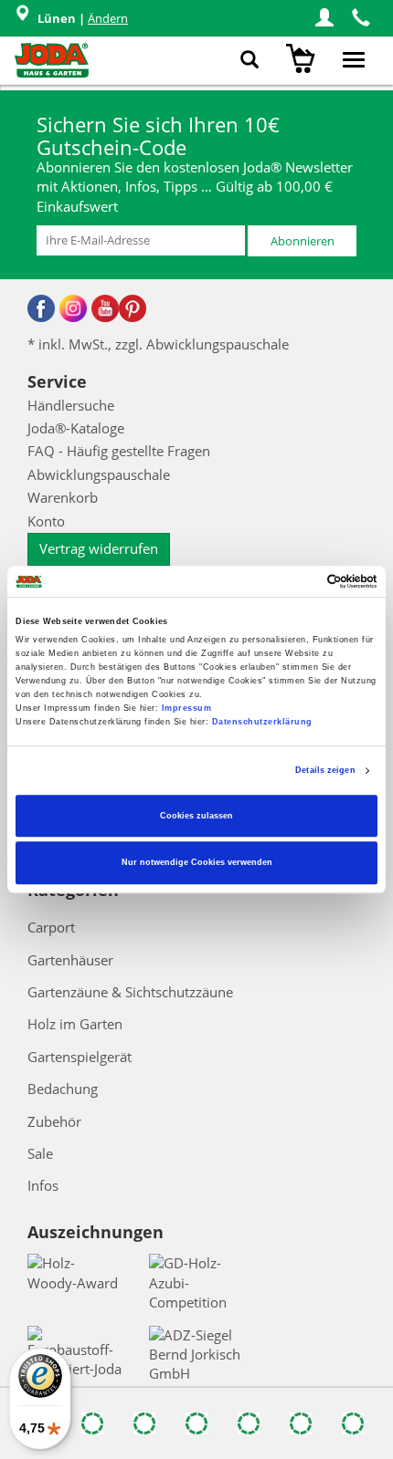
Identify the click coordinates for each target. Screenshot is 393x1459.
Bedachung (62, 1088)
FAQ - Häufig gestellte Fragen (118, 451)
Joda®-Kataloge (75, 428)
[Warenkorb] (303, 60)
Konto (46, 521)
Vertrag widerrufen (98, 548)
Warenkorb (62, 497)
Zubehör (54, 1121)
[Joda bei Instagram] (73, 308)
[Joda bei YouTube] (105, 308)
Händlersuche (70, 405)
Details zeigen (325, 771)
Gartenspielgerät (79, 1056)
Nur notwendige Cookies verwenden (197, 863)
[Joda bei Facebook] (41, 308)
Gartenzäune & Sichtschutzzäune (130, 992)
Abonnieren (303, 241)
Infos (42, 1185)
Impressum (187, 708)
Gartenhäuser (70, 960)
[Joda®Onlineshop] (51, 60)
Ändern (108, 18)
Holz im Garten (74, 1024)
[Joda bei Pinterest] (132, 308)
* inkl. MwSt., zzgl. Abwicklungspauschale (158, 344)
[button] (324, 18)
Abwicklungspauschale (98, 474)
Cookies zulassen (196, 815)
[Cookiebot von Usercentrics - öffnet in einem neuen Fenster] (297, 581)
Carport (51, 927)
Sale (40, 1153)
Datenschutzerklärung (262, 721)
